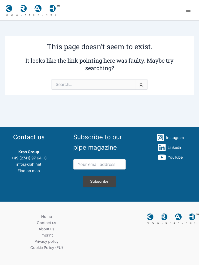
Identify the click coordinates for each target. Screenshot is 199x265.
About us (46, 229)
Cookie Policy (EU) (46, 247)
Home (46, 216)
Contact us (46, 222)
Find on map (29, 170)
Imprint (46, 235)
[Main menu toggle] (188, 10)
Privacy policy (46, 241)
